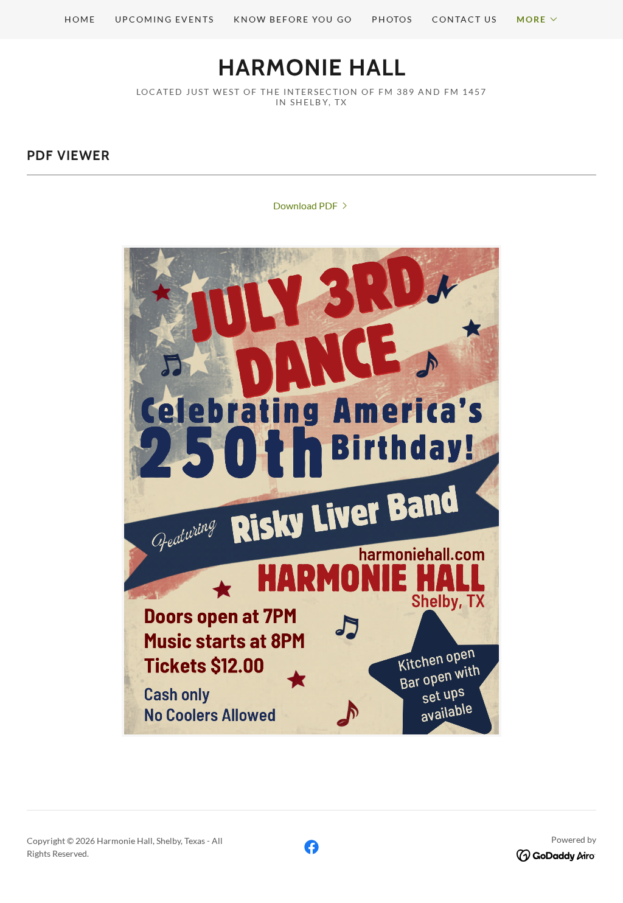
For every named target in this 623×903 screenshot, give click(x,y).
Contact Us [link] (464, 19)
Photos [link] (392, 19)
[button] (538, 19)
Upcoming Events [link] (164, 19)
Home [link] (80, 19)
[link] (312, 71)
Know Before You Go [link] (293, 19)
